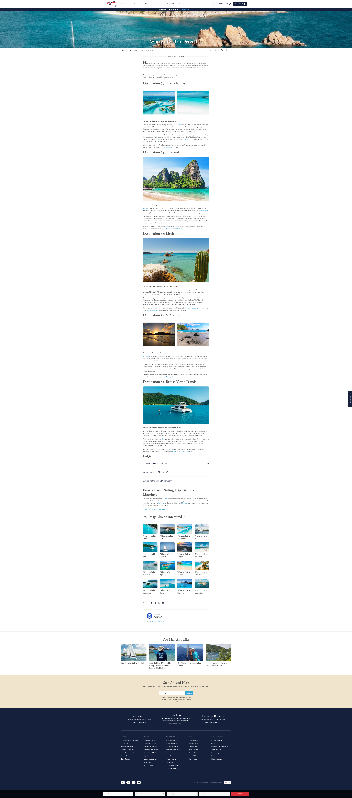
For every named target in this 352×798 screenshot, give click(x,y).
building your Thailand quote (173, 229)
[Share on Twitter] (218, 50)
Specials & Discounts (127, 753)
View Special (184, 9)
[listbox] (118, 794)
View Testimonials (212, 723)
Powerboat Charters (150, 746)
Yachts (145, 4)
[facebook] (123, 782)
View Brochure (175, 724)
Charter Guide (125, 756)
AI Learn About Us (172, 746)
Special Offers (171, 4)
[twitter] (128, 782)
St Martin (146, 356)
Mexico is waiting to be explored (197, 308)
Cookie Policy (193, 753)
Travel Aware (193, 759)
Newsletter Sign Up (127, 746)
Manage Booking (216, 740)
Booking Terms (193, 743)
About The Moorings (172, 743)
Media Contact (171, 759)
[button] (176, 463)
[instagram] (133, 782)
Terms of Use (193, 746)
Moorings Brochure (127, 750)
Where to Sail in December (149, 50)
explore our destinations (155, 509)
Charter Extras (148, 765)
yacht (178, 65)
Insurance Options (194, 740)
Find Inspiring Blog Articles (133, 50)
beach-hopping (204, 210)
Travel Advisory (193, 756)
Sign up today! (138, 723)
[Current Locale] (227, 782)
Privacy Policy (172, 699)
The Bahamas (177, 125)
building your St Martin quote (164, 377)
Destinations (125, 4)
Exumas (157, 139)
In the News (170, 756)
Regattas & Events (149, 756)
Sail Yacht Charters (150, 740)
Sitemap (213, 756)
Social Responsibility (172, 765)
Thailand (145, 208)
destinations (188, 501)
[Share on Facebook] (215, 50)
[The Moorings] (111, 4)
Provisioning (215, 753)
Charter (136, 4)
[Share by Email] (230, 50)
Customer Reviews (172, 768)
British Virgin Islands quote (180, 451)
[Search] (213, 4)
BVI (163, 439)
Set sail (165, 498)
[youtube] (139, 782)
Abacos (187, 139)
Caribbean (161, 503)
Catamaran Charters (150, 743)
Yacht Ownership (157, 4)
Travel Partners (126, 759)
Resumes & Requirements (219, 746)
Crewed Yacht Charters (151, 750)
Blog (180, 4)
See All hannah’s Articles (155, 621)
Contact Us (124, 743)
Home (122, 50)
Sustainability (170, 762)
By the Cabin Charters (151, 753)
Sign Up (189, 693)
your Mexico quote (153, 310)
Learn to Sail (148, 762)
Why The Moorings (172, 740)
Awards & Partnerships (173, 750)
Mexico (154, 290)
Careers (168, 753)
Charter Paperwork (217, 759)
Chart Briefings (216, 750)
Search (240, 794)
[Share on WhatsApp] (226, 50)
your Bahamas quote (167, 147)
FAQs (213, 743)
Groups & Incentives (150, 759)
